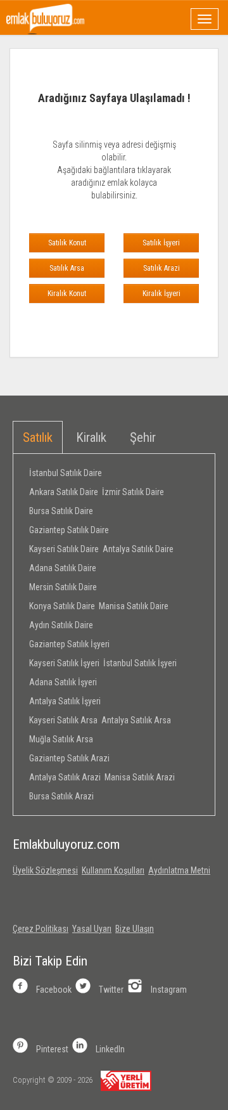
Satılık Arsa (66, 268)
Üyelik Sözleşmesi (45, 870)
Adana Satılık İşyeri (63, 682)
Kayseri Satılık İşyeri (64, 663)
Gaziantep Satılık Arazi (69, 758)
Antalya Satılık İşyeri (65, 701)
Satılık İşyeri (161, 242)
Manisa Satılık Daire (133, 606)
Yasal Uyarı (91, 929)
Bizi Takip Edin (50, 961)
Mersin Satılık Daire (63, 587)
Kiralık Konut (67, 293)
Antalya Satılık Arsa (136, 720)
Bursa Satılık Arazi (61, 796)
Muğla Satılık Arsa (61, 739)
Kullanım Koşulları (113, 870)
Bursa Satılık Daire (61, 511)
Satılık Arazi (161, 268)
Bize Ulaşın (134, 929)
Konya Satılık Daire (62, 606)
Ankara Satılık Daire (63, 492)
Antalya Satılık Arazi (65, 777)
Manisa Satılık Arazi (139, 777)
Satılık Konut (67, 242)
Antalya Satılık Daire (138, 549)
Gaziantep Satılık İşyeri (69, 644)
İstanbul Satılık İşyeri (140, 663)
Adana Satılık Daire (62, 568)
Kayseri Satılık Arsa (63, 720)
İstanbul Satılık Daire (65, 473)
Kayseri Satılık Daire (64, 549)
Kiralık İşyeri (161, 293)
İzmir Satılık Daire (133, 492)
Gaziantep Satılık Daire (69, 530)
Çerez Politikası (40, 929)
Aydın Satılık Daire (61, 625)
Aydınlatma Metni (179, 870)
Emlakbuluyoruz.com (66, 844)
